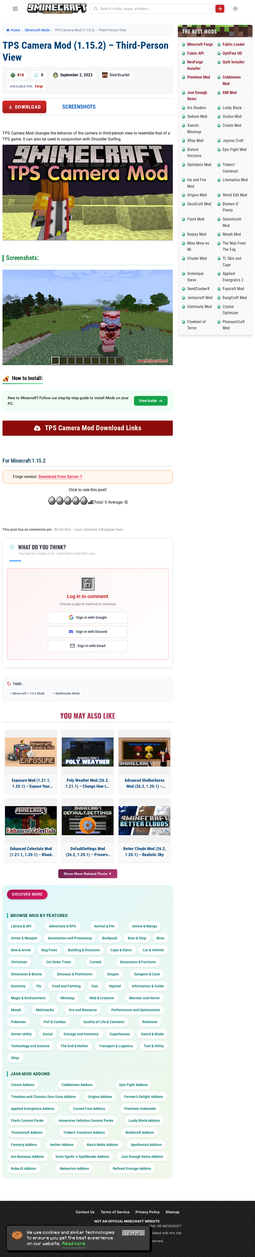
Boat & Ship (137, 938)
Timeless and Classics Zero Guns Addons (43, 1097)
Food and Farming (66, 986)
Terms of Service (115, 1212)
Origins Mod (197, 195)
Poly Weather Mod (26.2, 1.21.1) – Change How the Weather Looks (87, 783)
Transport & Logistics (116, 1046)
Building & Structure (84, 950)
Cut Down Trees (58, 962)
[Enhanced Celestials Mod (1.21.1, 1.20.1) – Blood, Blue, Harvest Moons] (31, 820)
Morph (16, 1010)
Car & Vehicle (153, 950)
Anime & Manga (144, 926)
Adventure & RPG (62, 926)
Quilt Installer (234, 62)
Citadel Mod (197, 258)
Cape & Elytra (121, 950)
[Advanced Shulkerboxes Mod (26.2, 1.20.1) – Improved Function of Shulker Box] (144, 752)
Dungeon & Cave (147, 974)
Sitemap (173, 1212)
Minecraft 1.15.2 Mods (28, 693)
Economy (18, 986)
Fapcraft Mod (233, 288)
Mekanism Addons (74, 1168)
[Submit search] (219, 9)
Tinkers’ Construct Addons (84, 1132)
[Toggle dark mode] (235, 8)
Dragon (113, 974)
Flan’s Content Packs (27, 1121)
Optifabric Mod (199, 164)
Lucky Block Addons (144, 1121)
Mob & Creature (101, 998)
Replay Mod (196, 234)
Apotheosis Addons (146, 1145)
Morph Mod (232, 234)
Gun (95, 986)
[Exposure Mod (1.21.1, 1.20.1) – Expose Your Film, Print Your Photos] (31, 752)
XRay (15, 1058)
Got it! (133, 1233)
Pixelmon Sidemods (140, 1109)
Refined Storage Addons (132, 1168)
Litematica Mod (235, 179)
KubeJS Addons (23, 1168)
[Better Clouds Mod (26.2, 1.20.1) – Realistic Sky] (144, 820)
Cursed (95, 962)
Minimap (67, 998)
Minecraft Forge (200, 44)
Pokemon (18, 1022)
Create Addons (22, 1085)
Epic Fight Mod (235, 149)
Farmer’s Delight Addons (143, 1097)
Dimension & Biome (26, 974)
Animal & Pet (104, 926)
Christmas (19, 962)
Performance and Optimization (135, 1010)
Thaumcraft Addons (26, 1132)
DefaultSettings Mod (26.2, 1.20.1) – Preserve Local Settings (88, 852)
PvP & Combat (55, 1022)
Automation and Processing (70, 938)
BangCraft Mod (235, 297)
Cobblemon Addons (77, 1085)
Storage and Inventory (81, 1034)
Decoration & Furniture (138, 962)
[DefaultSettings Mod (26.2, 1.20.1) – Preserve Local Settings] (88, 820)
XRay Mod (195, 140)
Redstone (149, 1022)
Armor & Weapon (24, 938)
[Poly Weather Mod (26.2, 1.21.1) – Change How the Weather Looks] (88, 752)
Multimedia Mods (68, 693)
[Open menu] (15, 8)
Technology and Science (30, 1046)
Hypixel (115, 986)
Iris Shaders (196, 107)
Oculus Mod (232, 116)
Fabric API (195, 53)
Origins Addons (100, 1097)
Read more (74, 1243)
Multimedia (45, 1010)
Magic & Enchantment (28, 998)
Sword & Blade (152, 1034)
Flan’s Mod (195, 219)
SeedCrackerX (198, 288)
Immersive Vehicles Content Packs (86, 1121)
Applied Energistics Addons (32, 1109)
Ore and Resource (83, 1010)
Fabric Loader (234, 44)
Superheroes (120, 1034)
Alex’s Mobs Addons (102, 1145)
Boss (160, 938)
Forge (39, 86)
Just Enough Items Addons (142, 1157)
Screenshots (79, 107)
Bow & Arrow (21, 950)
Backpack (109, 938)
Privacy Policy (147, 1212)
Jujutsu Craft (233, 140)
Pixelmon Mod (198, 77)
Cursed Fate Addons (89, 1109)
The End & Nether (74, 1046)
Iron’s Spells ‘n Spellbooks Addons (82, 1157)
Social (48, 1034)
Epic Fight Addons (133, 1085)
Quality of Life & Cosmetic (104, 1022)
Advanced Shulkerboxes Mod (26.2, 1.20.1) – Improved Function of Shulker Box (145, 783)
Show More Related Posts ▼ (88, 874)
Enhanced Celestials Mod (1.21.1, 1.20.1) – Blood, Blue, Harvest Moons (31, 852)
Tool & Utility (154, 1046)
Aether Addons (61, 1145)
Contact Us (85, 1212)
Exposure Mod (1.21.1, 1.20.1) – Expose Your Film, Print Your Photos (31, 783)
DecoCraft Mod (199, 204)
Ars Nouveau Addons (27, 1157)
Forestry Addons (24, 1145)
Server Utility (21, 1034)
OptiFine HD (232, 53)
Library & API (21, 926)
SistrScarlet (119, 74)
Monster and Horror (144, 998)
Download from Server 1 (60, 476)
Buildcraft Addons (140, 1132)
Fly (38, 986)
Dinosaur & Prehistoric (74, 974)
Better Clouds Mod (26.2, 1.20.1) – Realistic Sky (144, 851)
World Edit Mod (235, 195)
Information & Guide (148, 986)
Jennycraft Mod (199, 297)
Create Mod (232, 125)
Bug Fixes (49, 950)
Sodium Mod (197, 116)
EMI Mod (230, 92)
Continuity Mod (199, 306)
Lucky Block (232, 107)
